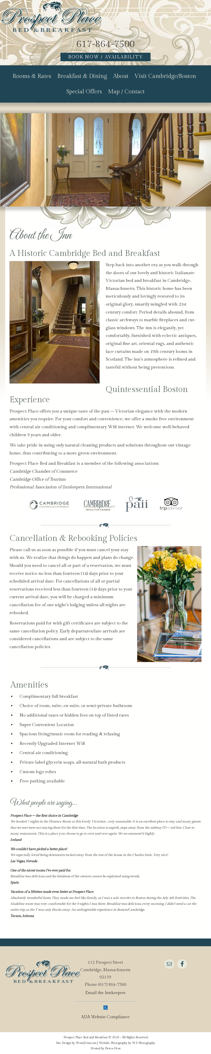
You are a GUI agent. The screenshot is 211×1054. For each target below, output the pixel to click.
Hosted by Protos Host (106, 1048)
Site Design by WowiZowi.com (76, 1043)
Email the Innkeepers (105, 992)
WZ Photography (143, 1043)
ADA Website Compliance (105, 1017)
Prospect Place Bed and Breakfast (51, 18)
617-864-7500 (105, 44)
